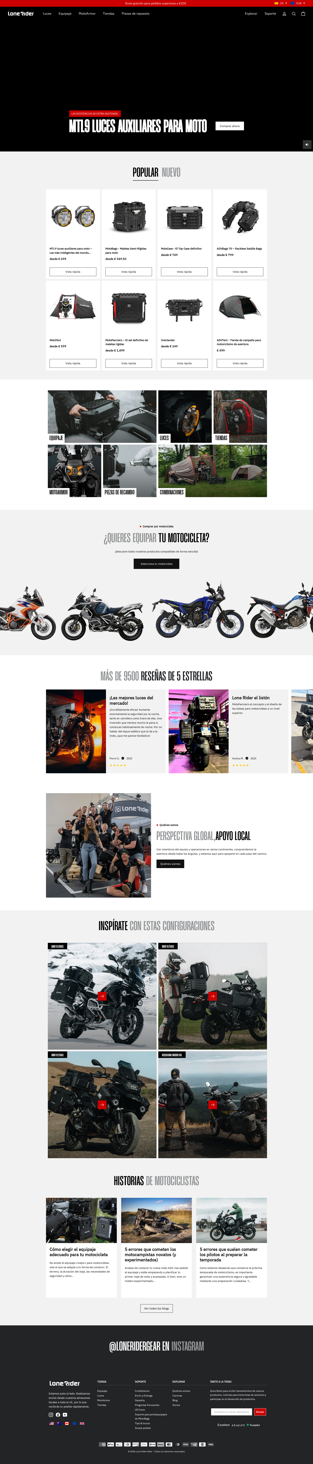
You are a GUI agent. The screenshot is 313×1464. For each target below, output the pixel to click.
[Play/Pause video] (156, 79)
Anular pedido (143, 1428)
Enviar (260, 1411)
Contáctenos (142, 1391)
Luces (47, 13)
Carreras (177, 1395)
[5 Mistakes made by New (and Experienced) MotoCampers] (156, 1220)
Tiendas (108, 13)
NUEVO (171, 173)
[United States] (52, 1423)
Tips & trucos (142, 1423)
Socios (176, 1405)
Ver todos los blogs (156, 1308)
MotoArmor (87, 13)
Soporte (270, 13)
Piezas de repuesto (135, 13)
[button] (307, 731)
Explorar (251, 13)
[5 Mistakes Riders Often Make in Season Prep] (231, 1220)
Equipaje (65, 13)
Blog (175, 1400)
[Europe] (74, 1423)
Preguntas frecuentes (147, 1405)
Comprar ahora (230, 126)
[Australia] (59, 1423)
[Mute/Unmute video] (307, 144)
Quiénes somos (170, 864)
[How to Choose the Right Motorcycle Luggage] (81, 1220)
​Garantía (140, 1400)
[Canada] (67, 1423)
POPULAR (145, 173)
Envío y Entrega (143, 1395)
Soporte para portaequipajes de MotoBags (151, 1416)
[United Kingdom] (82, 1423)
